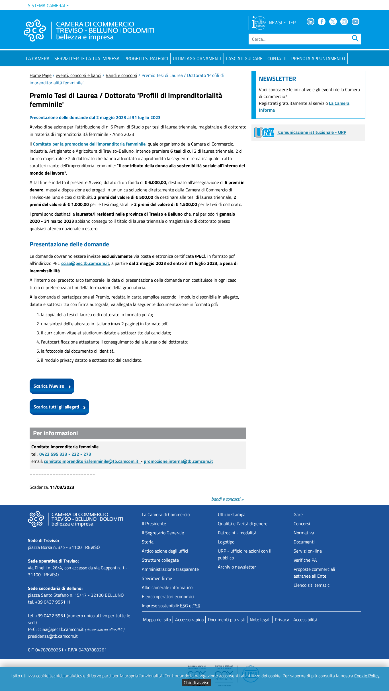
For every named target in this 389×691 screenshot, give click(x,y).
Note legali (260, 619)
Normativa (304, 532)
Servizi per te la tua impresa (87, 58)
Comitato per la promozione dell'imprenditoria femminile (89, 143)
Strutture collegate (160, 560)
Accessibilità (305, 619)
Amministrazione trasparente (170, 569)
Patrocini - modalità (237, 532)
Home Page (41, 75)
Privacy (282, 619)
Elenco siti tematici (312, 585)
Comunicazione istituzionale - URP (311, 132)
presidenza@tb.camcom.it (53, 636)
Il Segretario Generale (163, 532)
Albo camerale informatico (167, 587)
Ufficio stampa (231, 514)
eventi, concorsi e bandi (78, 75)
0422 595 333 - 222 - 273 (65, 454)
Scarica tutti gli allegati (56, 406)
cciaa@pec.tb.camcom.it (61, 629)
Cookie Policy (367, 675)
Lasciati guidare (244, 58)
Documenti (304, 541)
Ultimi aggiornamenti (197, 58)
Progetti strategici (146, 58)
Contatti (276, 58)
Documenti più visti (226, 619)
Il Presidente (154, 523)
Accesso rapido (189, 619)
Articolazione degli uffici (165, 550)
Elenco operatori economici (168, 596)
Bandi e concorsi (121, 75)
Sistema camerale (48, 5)
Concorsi (302, 523)
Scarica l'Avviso (49, 386)
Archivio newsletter (237, 566)
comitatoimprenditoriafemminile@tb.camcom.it (92, 461)
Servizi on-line (308, 550)
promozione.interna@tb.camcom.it (178, 461)
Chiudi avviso (196, 682)
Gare (298, 514)
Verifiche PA (305, 560)
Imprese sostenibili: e (171, 605)
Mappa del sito (157, 619)
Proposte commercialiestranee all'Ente (314, 572)
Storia (147, 541)
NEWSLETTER (282, 22)
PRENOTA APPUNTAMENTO (318, 58)
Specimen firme (157, 578)
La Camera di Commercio (166, 514)
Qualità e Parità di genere (242, 523)
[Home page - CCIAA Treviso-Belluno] (89, 30)
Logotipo (226, 541)
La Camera (38, 58)
